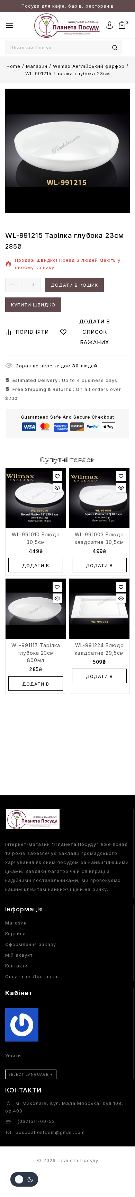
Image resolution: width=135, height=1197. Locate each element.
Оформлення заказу (30, 944)
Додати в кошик (74, 285)
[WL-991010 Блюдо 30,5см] (36, 498)
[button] (35, 565)
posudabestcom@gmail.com (50, 1132)
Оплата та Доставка (31, 976)
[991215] (67, 151)
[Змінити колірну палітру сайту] (24, 1179)
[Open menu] (9, 25)
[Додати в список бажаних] (57, 476)
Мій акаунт (19, 955)
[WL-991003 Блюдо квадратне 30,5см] (99, 498)
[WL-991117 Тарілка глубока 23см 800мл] (36, 609)
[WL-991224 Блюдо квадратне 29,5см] (99, 609)
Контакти (16, 965)
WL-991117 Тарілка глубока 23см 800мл (35, 652)
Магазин (16, 923)
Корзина (15, 933)
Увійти (13, 1055)
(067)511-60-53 (35, 1121)
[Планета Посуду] (67, 25)
